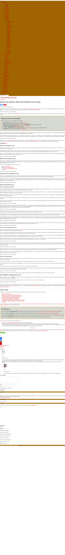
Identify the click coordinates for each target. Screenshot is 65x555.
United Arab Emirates (9, 62)
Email (1, 386)
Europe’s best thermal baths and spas (33, 141)
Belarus (9, 35)
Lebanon (7, 59)
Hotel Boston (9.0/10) (10, 167)
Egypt (7, 3)
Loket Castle (22, 229)
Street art (5, 87)
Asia (4, 8)
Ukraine (9, 41)
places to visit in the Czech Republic (33, 108)
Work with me (6, 91)
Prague (19, 147)
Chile (6, 71)
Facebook (7, 286)
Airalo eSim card (17, 124)
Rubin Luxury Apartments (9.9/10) (11, 168)
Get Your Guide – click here (59, 314)
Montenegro (9, 26)
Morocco (7, 5)
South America (6, 67)
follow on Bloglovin (44, 330)
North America (6, 63)
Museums (5, 83)
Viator (21, 123)
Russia (9, 40)
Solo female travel (6, 86)
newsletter (38, 330)
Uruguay (7, 72)
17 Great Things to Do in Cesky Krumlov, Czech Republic (12, 295)
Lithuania (9, 38)
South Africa (8, 6)
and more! (3, 169)
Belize (7, 15)
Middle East (5, 54)
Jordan (7, 58)
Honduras (7, 18)
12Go (26, 125)
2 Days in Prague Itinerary (6, 293)
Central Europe (8, 29)
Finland (9, 43)
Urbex (5, 89)
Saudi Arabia (8, 61)
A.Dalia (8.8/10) (8, 166)
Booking (20, 311)
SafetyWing (24, 128)
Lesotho (7, 4)
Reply (5, 367)
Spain (8, 50)
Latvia (9, 37)
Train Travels (6, 88)
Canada (7, 64)
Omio (29, 125)
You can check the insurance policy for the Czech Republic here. (48, 313)
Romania (9, 27)
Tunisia (7, 7)
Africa (5, 2)
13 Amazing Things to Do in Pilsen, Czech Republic (11, 296)
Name (1, 384)
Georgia (7, 14)
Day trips (5, 82)
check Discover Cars (29, 127)
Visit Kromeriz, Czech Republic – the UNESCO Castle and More (13, 299)
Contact (3, 93)
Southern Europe (8, 46)
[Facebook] (1, 105)
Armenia (7, 12)
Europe (5, 19)
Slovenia (9, 28)
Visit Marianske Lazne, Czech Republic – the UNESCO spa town (13, 300)
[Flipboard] (6, 105)
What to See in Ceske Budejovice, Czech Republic (10, 298)
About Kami (4, 90)
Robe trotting (17, 113)
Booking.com (23, 122)
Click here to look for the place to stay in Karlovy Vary (52, 311)
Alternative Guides (6, 74)
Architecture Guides (7, 75)
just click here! (55, 323)
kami (12, 106)
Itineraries (5, 78)
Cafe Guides (6, 76)
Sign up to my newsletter (6, 322)
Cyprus (7, 55)
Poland (9, 33)
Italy (8, 47)
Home (3, 1)
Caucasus (5, 11)
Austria (9, 30)
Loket (10, 242)
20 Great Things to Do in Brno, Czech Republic (10, 297)
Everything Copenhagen (36, 285)
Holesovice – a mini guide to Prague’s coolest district (11, 294)
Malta (8, 48)
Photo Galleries (6, 84)
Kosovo (9, 24)
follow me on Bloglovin (16, 322)
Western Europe (8, 51)
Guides (3, 73)
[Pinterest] (4, 105)
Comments (2, 346)
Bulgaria (9, 22)
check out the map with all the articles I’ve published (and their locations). (35, 303)
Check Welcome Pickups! (19, 126)
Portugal (9, 49)
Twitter (62, 329)
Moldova (9, 39)
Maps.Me (48, 316)
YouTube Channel (14, 285)
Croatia (9, 23)
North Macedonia (10, 25)
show (6, 143)
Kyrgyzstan (7, 9)
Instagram (1, 286)
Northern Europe (8, 42)
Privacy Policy (20, 445)
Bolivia (7, 69)
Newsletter (3, 92)
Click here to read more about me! (5, 397)
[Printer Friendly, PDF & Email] (2, 332)
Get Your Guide (26, 123)
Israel (6, 57)
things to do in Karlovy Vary (15, 140)
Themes (3, 81)
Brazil (7, 70)
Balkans (7, 20)
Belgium (9, 52)
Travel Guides (6, 79)
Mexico (7, 65)
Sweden (9, 45)
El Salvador (7, 16)
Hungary (9, 32)
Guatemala (7, 17)
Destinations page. (33, 405)
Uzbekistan (7, 10)
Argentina (7, 68)
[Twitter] (2, 105)
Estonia (9, 36)
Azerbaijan (7, 13)
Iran (6, 56)
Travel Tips (5, 80)
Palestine (7, 60)
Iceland (9, 44)
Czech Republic (10, 31)
